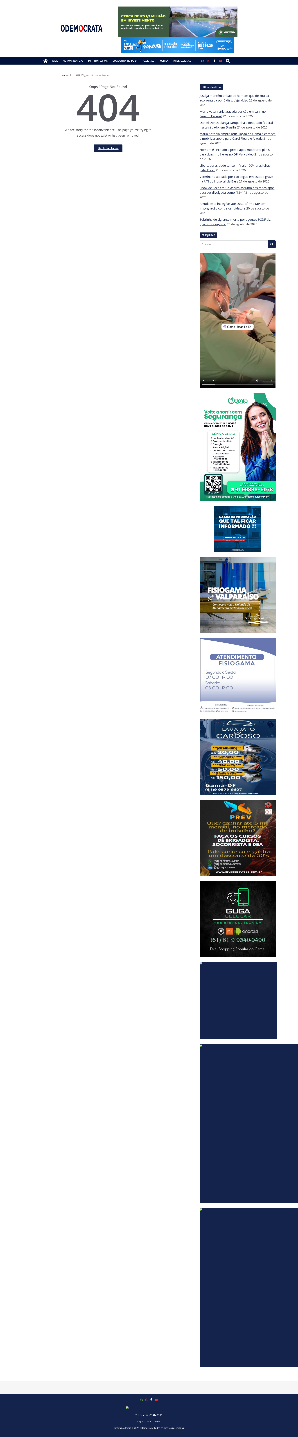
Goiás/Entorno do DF (125, 60)
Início (55, 60)
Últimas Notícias (73, 60)
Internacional (182, 60)
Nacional (148, 60)
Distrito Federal (98, 60)
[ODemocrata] (45, 61)
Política (163, 60)
